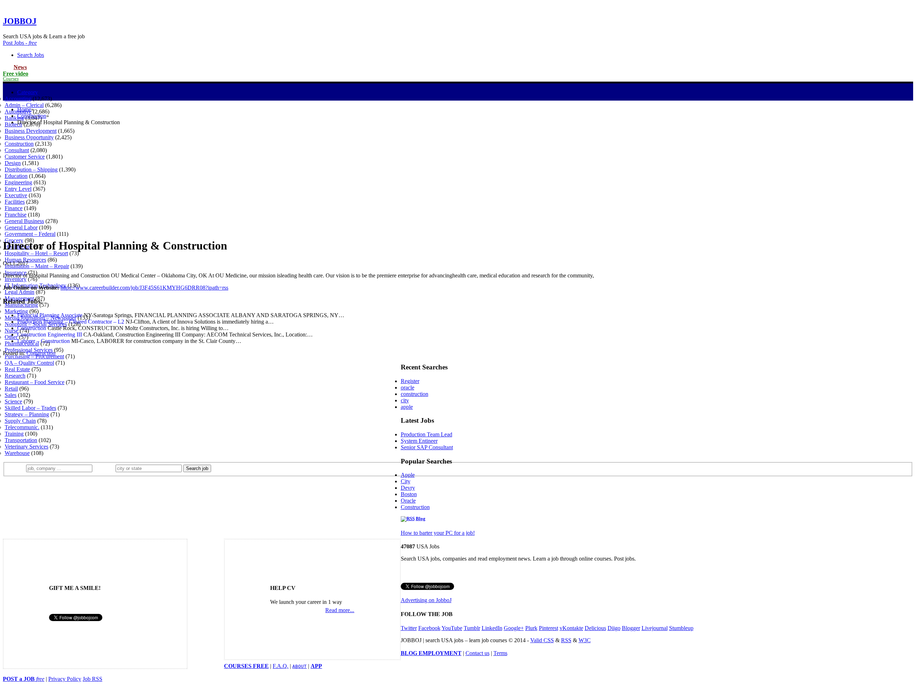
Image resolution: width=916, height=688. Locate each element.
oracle (407, 387)
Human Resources (25, 260)
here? (105, 468)
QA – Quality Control (29, 363)
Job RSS (92, 679)
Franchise (15, 215)
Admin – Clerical (24, 105)
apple (407, 407)
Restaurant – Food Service (34, 382)
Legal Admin (19, 292)
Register (410, 381)
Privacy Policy (64, 679)
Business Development (31, 131)
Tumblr (472, 628)
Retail (11, 389)
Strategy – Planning (27, 414)
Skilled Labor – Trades (30, 408)
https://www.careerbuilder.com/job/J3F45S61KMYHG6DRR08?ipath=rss (144, 288)
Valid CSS (542, 640)
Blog (420, 518)
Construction (19, 144)
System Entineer (419, 441)
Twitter (409, 628)
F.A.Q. (280, 666)
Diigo (614, 628)
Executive (16, 195)
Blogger (631, 628)
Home (24, 109)
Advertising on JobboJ (426, 600)
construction (414, 394)
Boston (409, 494)
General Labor (21, 227)
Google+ (514, 628)
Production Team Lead (426, 434)
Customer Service (25, 157)
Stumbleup (681, 628)
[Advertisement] (458, 181)
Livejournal (655, 628)
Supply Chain (20, 421)
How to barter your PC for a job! (438, 533)
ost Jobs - (20, 43)
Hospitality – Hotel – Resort (36, 253)
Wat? (17, 468)
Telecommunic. (22, 427)
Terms (500, 653)
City (405, 481)
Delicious (595, 628)
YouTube (452, 628)
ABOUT (299, 666)
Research (15, 376)
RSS (566, 640)
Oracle (408, 501)
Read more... (339, 610)
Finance (14, 208)
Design (13, 163)
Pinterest (548, 628)
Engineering (18, 182)
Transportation (21, 440)
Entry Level (18, 189)
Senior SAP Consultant (427, 447)
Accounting (18, 99)
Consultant (17, 150)
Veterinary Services (26, 447)
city (405, 400)
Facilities (15, 202)
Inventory (15, 279)
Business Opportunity (29, 137)
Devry (408, 488)
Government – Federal (30, 234)
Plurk (531, 628)
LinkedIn (492, 628)
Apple (408, 475)
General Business (24, 221)
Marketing (16, 311)
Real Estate (17, 369)
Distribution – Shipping (31, 169)
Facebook (429, 628)
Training (14, 434)
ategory (27, 92)
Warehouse (17, 453)
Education (16, 176)
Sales (10, 395)
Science (13, 401)
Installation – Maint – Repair (37, 266)
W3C (585, 640)
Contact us (477, 653)
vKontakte (571, 628)
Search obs (30, 55)
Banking (14, 118)
